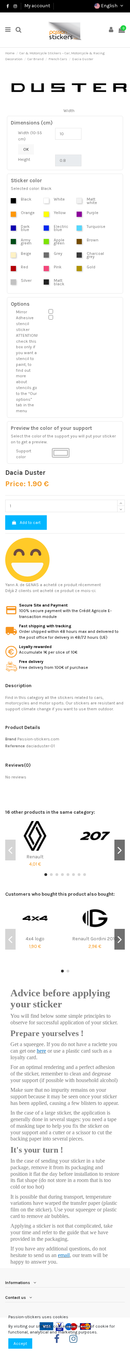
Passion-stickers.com (38, 739)
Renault (35, 856)
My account (37, 5)
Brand (10, 739)
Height (24, 159)
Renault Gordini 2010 (95, 938)
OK (26, 149)
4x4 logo (35, 938)
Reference (15, 746)
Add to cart (30, 522)
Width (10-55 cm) (30, 135)
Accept (20, 1343)
